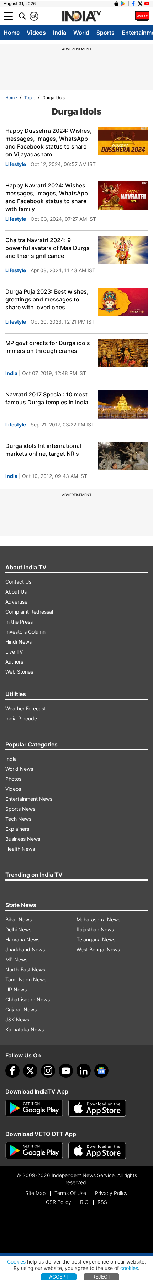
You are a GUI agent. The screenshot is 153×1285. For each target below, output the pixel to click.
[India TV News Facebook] (133, 3)
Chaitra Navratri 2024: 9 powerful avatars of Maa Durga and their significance (47, 247)
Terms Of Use (70, 1193)
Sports (105, 32)
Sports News (20, 809)
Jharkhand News (25, 949)
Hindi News (18, 642)
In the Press (19, 622)
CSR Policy (58, 1202)
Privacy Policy (111, 1193)
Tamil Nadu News (25, 979)
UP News (16, 989)
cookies (129, 1268)
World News (19, 769)
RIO (84, 1202)
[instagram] (48, 1071)
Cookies (16, 1262)
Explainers (17, 829)
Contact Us (18, 582)
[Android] (123, 3)
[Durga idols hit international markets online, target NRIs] (123, 456)
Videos (36, 32)
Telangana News (95, 939)
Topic (29, 97)
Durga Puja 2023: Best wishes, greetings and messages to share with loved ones (47, 299)
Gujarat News (21, 1009)
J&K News (17, 1019)
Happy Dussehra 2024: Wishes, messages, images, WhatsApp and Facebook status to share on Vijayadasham (48, 142)
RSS (102, 1202)
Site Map (35, 1193)
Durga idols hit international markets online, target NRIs (43, 449)
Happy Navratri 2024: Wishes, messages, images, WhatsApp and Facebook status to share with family (46, 197)
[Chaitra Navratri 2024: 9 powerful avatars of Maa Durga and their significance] (123, 250)
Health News (20, 849)
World (81, 32)
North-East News (25, 969)
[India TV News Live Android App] (34, 1108)
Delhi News (18, 929)
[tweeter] (30, 1071)
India (59, 32)
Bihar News (18, 919)
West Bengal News (98, 949)
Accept (59, 1277)
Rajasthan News (95, 929)
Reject (101, 1277)
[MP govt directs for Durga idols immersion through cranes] (123, 353)
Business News (22, 839)
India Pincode (21, 718)
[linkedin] (83, 1071)
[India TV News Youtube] (146, 3)
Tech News (18, 819)
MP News (16, 959)
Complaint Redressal (29, 612)
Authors (14, 662)
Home (12, 32)
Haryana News (22, 939)
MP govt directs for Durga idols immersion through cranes (47, 346)
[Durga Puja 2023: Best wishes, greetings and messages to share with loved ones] (123, 302)
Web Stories (19, 672)
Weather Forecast (25, 708)
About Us (16, 592)
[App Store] (97, 1108)
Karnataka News (24, 1029)
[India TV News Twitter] (140, 3)
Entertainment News (28, 799)
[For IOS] (97, 1150)
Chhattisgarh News (27, 999)
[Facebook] (12, 1071)
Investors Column (25, 632)
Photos (13, 779)
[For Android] (34, 1150)
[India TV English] (81, 16)
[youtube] (66, 1071)
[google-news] (101, 1071)
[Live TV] (142, 16)
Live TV (14, 652)
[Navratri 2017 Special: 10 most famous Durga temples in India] (123, 404)
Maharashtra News (98, 919)
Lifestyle (15, 164)
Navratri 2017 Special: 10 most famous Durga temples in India (46, 398)
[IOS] (116, 3)
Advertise (16, 602)
